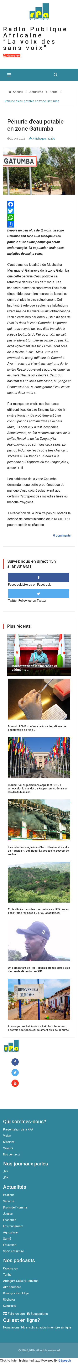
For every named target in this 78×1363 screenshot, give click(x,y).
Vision (7, 1135)
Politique (9, 1195)
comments (63, 535)
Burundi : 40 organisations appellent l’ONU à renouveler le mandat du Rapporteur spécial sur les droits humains (37, 788)
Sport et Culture (13, 1251)
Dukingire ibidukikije (16, 1293)
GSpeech (64, 1360)
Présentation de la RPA (18, 1129)
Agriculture (10, 1232)
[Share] (39, 224)
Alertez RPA (13, 55)
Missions (9, 1142)
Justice (8, 1213)
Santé (7, 1238)
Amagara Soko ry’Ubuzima (20, 1281)
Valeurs (8, 1148)
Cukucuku (9, 1305)
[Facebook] (15, 1062)
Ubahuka (9, 1299)
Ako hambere (12, 1287)
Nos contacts (11, 1154)
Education (9, 1245)
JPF (5, 1171)
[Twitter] (39, 211)
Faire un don (19, 1100)
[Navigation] (9, 75)
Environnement (13, 1226)
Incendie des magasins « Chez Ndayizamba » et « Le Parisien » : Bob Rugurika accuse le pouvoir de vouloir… (38, 851)
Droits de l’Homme (15, 1207)
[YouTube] (15, 1083)
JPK (5, 1177)
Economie (9, 1220)
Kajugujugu (10, 1268)
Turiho (7, 1274)
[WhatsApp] (39, 217)
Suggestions (39, 1314)
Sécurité (8, 1201)
